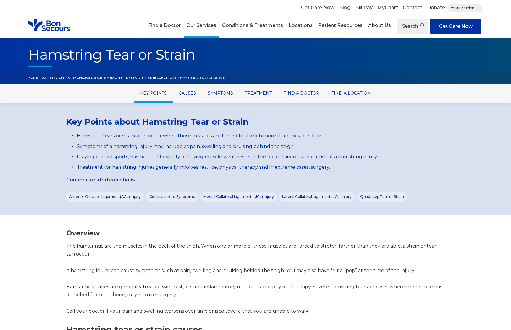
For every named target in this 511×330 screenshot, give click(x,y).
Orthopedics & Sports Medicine (95, 77)
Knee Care (135, 77)
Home (33, 77)
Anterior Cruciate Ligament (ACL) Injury (105, 196)
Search (410, 26)
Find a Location (351, 93)
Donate (436, 7)
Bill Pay (364, 7)
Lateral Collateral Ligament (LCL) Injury (317, 196)
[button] (164, 26)
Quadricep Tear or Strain (382, 196)
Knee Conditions (162, 77)
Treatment (258, 93)
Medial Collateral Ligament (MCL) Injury (238, 196)
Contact (412, 7)
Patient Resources (340, 25)
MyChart (387, 7)
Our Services (201, 25)
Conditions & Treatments (252, 25)
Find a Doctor (164, 25)
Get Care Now (317, 7)
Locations (301, 25)
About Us (379, 25)
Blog (344, 7)
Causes (187, 93)
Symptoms (220, 93)
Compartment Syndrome (172, 196)
